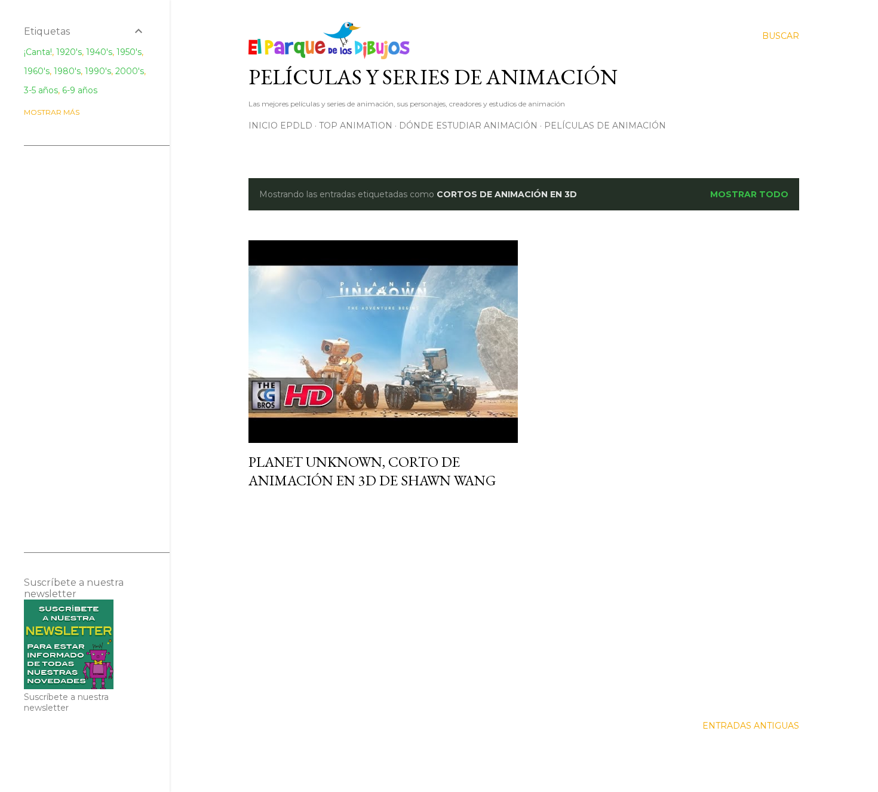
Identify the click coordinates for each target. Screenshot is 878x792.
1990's (98, 71)
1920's (69, 52)
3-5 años (41, 90)
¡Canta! (38, 52)
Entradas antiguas (750, 725)
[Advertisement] (383, 603)
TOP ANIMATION (355, 125)
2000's (129, 71)
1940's (99, 52)
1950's (129, 52)
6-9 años (79, 90)
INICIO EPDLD (280, 125)
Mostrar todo (749, 194)
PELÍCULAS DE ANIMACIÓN (605, 125)
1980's (67, 71)
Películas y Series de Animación (433, 77)
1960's (37, 71)
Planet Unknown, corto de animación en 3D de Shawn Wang (372, 471)
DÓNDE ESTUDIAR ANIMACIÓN (468, 125)
